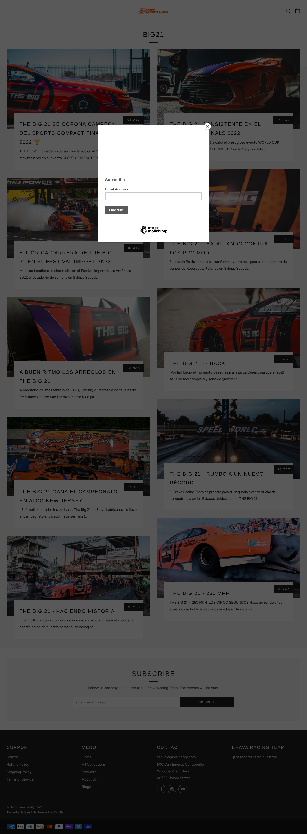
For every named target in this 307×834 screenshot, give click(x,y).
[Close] (207, 126)
